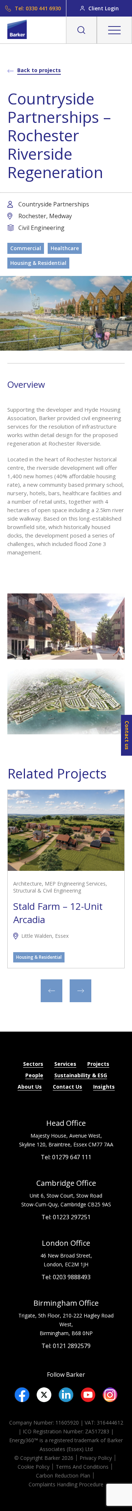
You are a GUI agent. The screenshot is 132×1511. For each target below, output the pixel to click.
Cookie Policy (34, 1466)
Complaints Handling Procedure (66, 1484)
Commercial (25, 248)
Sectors (33, 1063)
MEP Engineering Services (75, 883)
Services (65, 1063)
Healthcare (65, 248)
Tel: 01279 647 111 (66, 1157)
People (34, 1075)
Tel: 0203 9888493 (66, 1277)
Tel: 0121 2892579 (66, 1346)
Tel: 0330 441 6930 (38, 8)
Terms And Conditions (82, 1466)
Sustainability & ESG (80, 1075)
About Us (30, 1086)
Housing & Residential (38, 262)
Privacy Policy (96, 1457)
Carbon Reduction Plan (63, 1475)
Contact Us (67, 1086)
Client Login (103, 8)
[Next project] (80, 990)
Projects (98, 1063)
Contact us (127, 735)
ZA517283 (97, 1431)
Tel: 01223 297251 (66, 1217)
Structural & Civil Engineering (47, 890)
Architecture (27, 883)
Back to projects (39, 70)
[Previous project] (51, 990)
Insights (104, 1086)
